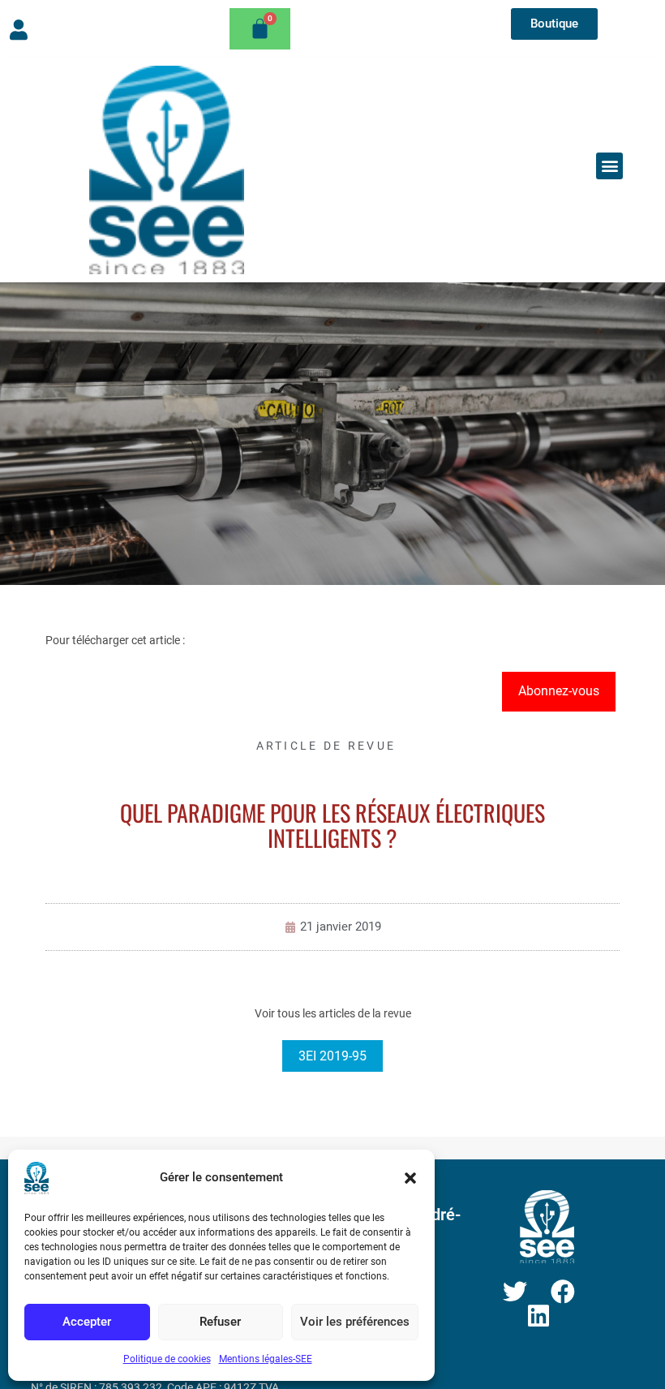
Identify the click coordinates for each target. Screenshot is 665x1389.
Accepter (86, 1321)
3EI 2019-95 (332, 1056)
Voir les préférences (355, 1321)
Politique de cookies (167, 1359)
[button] (410, 1178)
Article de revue (326, 745)
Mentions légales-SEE (265, 1359)
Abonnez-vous (558, 691)
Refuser (220, 1321)
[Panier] (260, 28)
